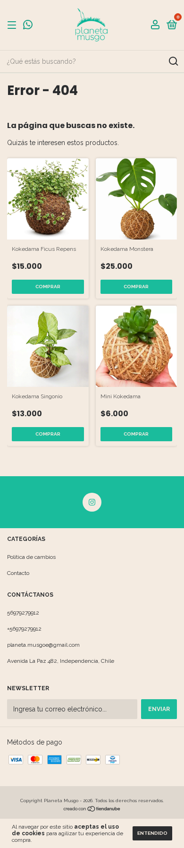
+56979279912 (24, 628)
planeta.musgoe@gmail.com (43, 645)
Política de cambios (31, 557)
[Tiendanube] (92, 810)
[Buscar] (173, 61)
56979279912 (23, 612)
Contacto (18, 573)
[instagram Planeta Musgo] (92, 502)
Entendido (152, 833)
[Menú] (13, 25)
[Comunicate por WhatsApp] (28, 26)
